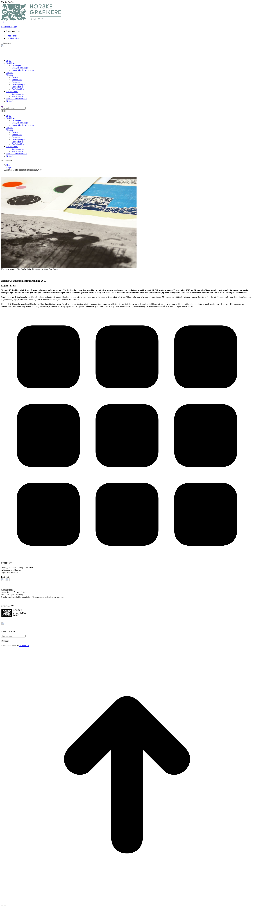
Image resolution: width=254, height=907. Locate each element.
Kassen (14, 27)
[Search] (27, 108)
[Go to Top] (127, 900)
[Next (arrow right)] (5, 905)
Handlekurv (6, 27)
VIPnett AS (24, 645)
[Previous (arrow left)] (2, 905)
